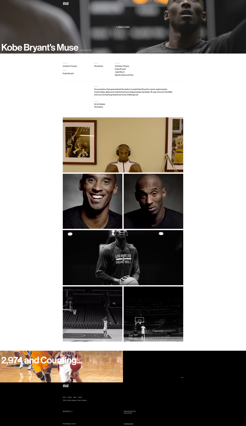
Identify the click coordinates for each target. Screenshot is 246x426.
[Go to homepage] (66, 3)
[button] (181, 3)
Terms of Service (128, 413)
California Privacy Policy (130, 411)
